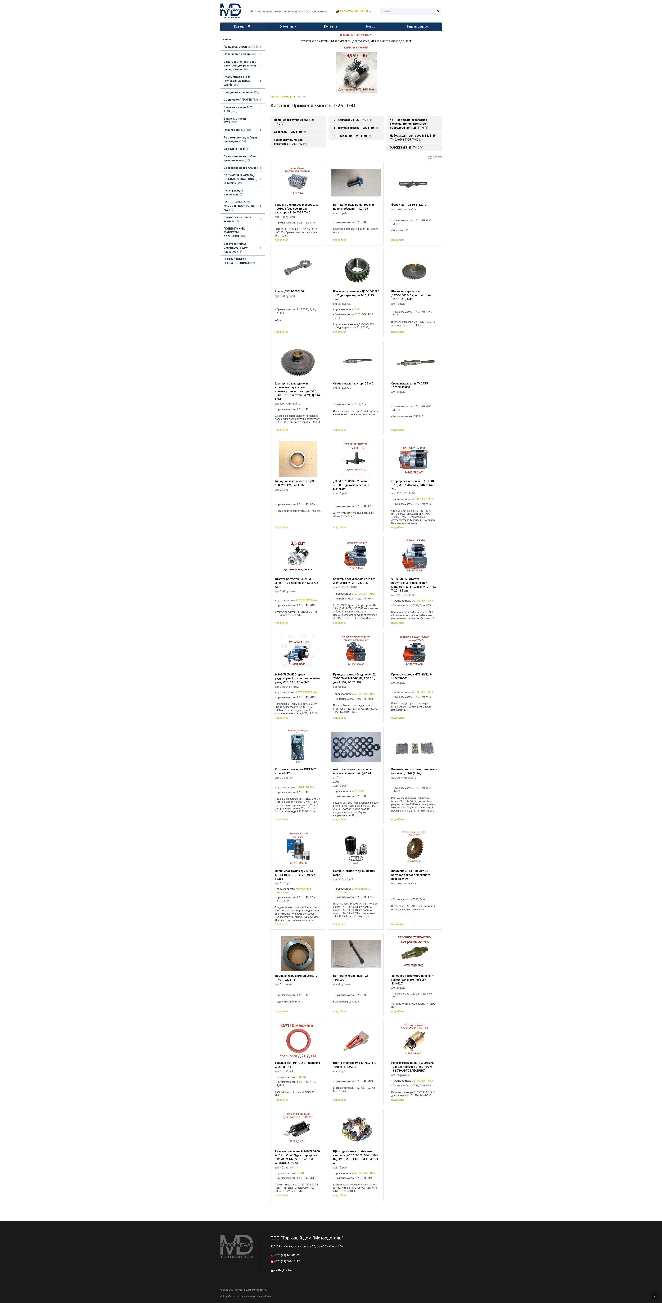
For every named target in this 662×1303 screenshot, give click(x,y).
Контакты (331, 26)
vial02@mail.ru (283, 1270)
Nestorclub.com (263, 1296)
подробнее (281, 239)
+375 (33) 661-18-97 (286, 1261)
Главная (275, 96)
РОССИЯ (359, 791)
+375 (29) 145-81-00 (286, 1255)
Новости (372, 26)
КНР (356, 309)
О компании (288, 26)
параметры (287, 96)
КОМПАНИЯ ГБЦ (305, 787)
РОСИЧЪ (301, 1077)
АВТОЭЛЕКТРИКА (422, 499)
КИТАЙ (300, 1173)
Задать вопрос (417, 26)
